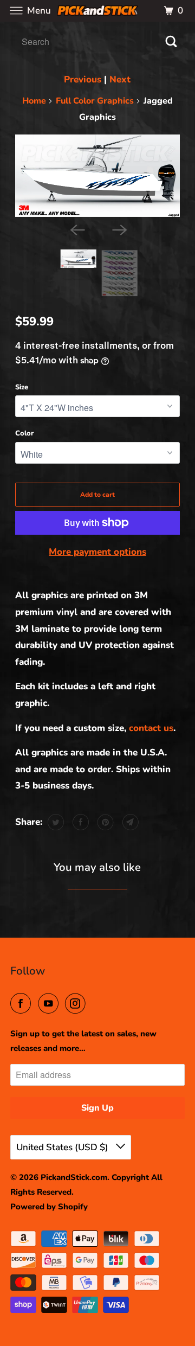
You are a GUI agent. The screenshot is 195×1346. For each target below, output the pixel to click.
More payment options (97, 552)
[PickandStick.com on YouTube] (50, 1004)
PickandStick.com (74, 1177)
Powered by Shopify (49, 1206)
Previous (82, 79)
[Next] (119, 229)
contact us (151, 728)
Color (24, 433)
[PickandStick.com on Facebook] (22, 1004)
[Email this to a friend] (129, 822)
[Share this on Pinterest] (104, 822)
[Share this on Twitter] (54, 822)
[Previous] (76, 229)
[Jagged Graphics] (97, 175)
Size (21, 387)
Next (120, 79)
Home (34, 101)
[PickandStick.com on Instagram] (77, 1004)
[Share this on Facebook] (79, 822)
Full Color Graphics (95, 101)
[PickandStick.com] (97, 10)
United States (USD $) (63, 1147)
